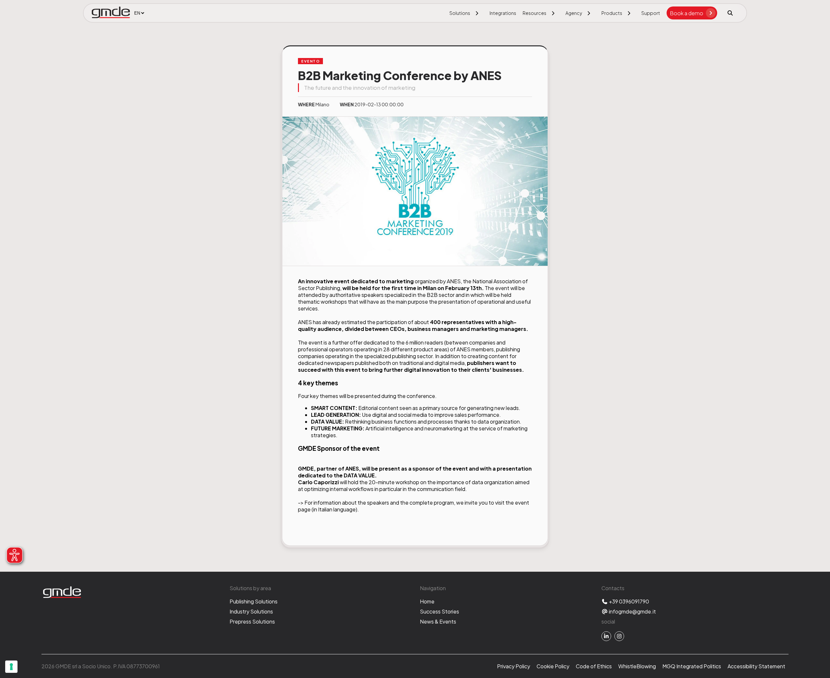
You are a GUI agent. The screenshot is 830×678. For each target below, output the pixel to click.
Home (427, 601)
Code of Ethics (594, 666)
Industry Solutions (251, 611)
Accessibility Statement (756, 666)
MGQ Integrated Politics (691, 666)
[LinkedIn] (606, 636)
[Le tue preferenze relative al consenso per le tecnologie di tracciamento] (11, 666)
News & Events (438, 621)
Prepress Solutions (252, 621)
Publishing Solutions (254, 601)
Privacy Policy (513, 666)
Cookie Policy (553, 666)
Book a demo (686, 13)
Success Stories (439, 611)
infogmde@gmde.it (632, 611)
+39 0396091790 (628, 601)
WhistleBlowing (637, 666)
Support (650, 13)
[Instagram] (619, 636)
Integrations (503, 13)
